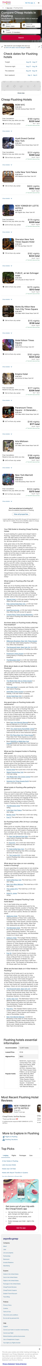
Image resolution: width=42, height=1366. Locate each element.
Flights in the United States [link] (11, 1280)
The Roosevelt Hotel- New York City (18, 647)
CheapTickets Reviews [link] (10, 1287)
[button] (21, 131)
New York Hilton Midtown (15, 884)
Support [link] (5, 1326)
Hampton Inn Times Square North (18, 781)
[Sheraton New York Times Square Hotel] (21, 249)
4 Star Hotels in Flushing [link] (10, 1161)
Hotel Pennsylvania (13, 610)
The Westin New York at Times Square (19, 681)
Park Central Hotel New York (16, 604)
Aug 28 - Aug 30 (31, 71)
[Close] (39, 1349)
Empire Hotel (11, 769)
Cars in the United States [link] (10, 1277)
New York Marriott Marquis (19, 722)
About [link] (5, 1246)
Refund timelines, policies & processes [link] (14, 1336)
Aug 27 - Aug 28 (31, 66)
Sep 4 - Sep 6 (32, 75)
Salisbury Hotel (12, 938)
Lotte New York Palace (14, 810)
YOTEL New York (12, 999)
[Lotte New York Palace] (21, 182)
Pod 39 (9, 953)
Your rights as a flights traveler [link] (11, 1342)
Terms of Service (21, 1364)
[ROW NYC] (21, 114)
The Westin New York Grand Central (18, 777)
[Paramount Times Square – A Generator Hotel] (21, 417)
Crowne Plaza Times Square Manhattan (20, 614)
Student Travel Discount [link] (10, 1293)
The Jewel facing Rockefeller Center (22, 729)
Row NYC (12, 843)
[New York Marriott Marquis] (21, 485)
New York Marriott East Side (18, 836)
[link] (21, 1137)
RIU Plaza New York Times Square (21, 735)
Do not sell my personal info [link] (11, 1318)
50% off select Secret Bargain (16, 47)
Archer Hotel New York (14, 696)
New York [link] (9, 8)
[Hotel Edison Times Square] (21, 350)
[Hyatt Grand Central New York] (21, 148)
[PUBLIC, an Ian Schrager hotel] (21, 283)
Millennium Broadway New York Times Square (22, 641)
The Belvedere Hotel (13, 660)
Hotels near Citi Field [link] (9, 1169)
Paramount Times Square (15, 653)
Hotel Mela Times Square (15, 691)
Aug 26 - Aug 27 (31, 62)
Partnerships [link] (6, 1256)
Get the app (21, 1228)
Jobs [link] (4, 1249)
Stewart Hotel (11, 599)
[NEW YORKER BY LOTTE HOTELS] (21, 215)
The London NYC (14, 855)
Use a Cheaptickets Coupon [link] (11, 1339)
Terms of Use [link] (7, 1311)
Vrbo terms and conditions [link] (10, 1315)
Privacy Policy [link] (7, 1305)
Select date (10, 26)
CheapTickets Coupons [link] (10, 1290)
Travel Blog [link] (6, 1297)
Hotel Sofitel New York (16, 849)
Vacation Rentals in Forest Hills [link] (12, 1176)
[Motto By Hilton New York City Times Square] (21, 316)
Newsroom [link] (6, 1259)
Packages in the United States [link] (11, 1284)
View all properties (21, 514)
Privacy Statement (9, 1364)
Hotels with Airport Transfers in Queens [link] (15, 1172)
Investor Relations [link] (8, 1262)
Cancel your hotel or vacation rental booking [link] (16, 1329)
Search (21, 38)
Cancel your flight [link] (8, 1333)
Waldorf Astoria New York (15, 772)
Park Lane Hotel (12, 687)
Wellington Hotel (12, 916)
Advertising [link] (6, 1265)
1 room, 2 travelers (13, 32)
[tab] (5, 1155)
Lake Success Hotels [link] (9, 1165)
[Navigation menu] (38, 2)
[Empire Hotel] (21, 384)
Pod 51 (9, 817)
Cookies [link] (5, 1308)
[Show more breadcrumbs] (3, 8)
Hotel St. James (12, 893)
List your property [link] (8, 1252)
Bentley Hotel (11, 814)
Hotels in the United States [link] (10, 1274)
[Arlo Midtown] (21, 451)
